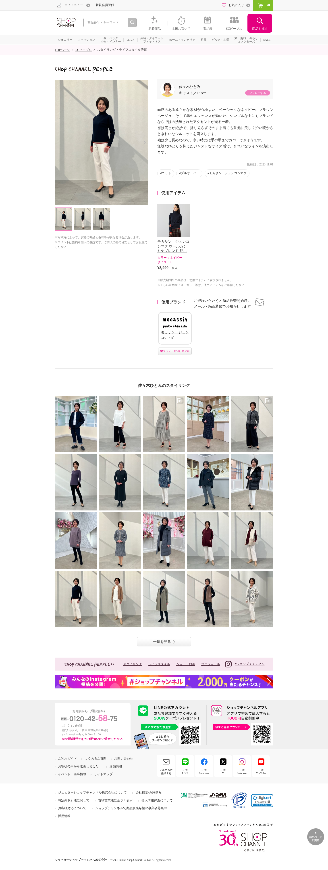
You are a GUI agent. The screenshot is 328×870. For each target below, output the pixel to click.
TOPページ (62, 50)
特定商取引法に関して (73, 800)
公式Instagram (242, 771)
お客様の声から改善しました (78, 766)
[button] (262, 800)
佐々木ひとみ (189, 87)
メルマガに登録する (166, 771)
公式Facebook (204, 771)
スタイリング (132, 664)
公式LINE (185, 771)
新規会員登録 (104, 5)
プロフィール (210, 664)
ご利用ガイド (67, 758)
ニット (166, 173)
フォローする (257, 93)
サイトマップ (103, 774)
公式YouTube (261, 771)
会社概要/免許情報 (149, 792)
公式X (223, 771)
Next (144, 142)
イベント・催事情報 (72, 774)
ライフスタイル (159, 664)
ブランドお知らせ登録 (176, 351)
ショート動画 (185, 664)
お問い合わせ (123, 758)
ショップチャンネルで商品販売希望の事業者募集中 (131, 808)
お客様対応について (72, 808)
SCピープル (83, 50)
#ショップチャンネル (250, 664)
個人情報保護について (157, 800)
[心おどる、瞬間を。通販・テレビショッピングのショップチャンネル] (66, 22)
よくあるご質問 (95, 758)
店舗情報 (116, 766)
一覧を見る (162, 642)
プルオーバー (190, 173)
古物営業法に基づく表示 (115, 800)
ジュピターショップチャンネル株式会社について (92, 792)
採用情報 (64, 816)
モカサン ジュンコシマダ (228, 173)
